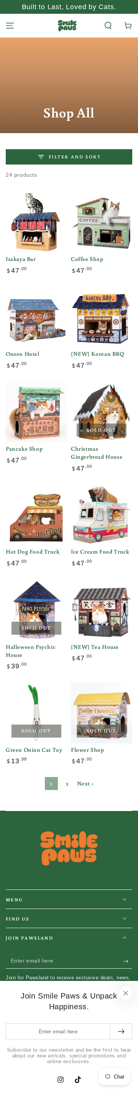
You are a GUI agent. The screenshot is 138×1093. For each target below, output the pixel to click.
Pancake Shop (24, 448)
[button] (108, 25)
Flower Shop (87, 749)
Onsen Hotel (22, 353)
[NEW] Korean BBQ (97, 353)
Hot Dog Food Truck (33, 551)
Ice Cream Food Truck (100, 551)
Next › (85, 783)
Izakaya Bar (21, 258)
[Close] (125, 993)
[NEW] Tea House (95, 646)
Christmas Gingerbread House (96, 452)
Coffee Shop (87, 258)
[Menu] (10, 25)
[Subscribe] (127, 961)
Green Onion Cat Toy (34, 749)
